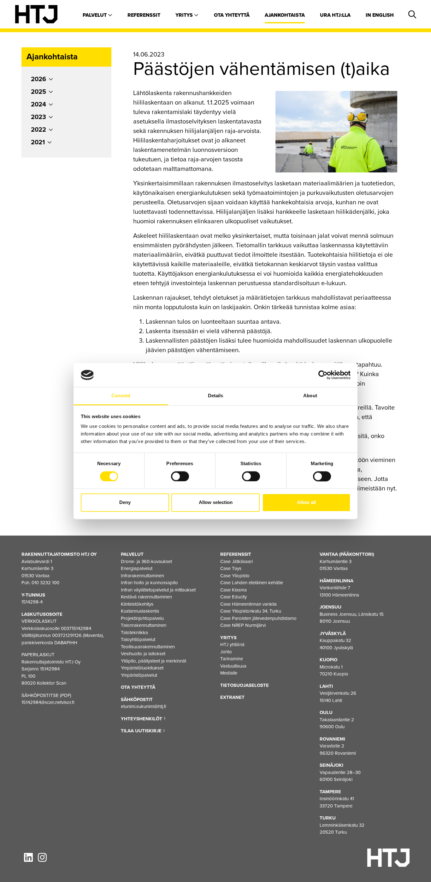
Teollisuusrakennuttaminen (148, 647)
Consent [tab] (120, 396)
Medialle (228, 673)
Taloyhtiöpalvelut (138, 639)
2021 (38, 142)
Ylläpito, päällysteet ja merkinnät (153, 661)
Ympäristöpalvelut (139, 675)
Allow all (306, 502)
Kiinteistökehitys (137, 604)
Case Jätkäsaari (236, 561)
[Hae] (411, 15)
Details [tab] (215, 396)
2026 (38, 79)
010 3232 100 (45, 582)
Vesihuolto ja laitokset (143, 654)
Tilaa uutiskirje (142, 731)
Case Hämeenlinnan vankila (248, 604)
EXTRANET (232, 697)
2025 (38, 92)
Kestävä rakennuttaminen (146, 597)
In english (380, 15)
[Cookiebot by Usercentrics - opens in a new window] (323, 375)
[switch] (180, 476)
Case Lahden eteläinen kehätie (251, 582)
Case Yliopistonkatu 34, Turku (250, 611)
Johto (226, 652)
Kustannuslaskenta (140, 611)
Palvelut (95, 15)
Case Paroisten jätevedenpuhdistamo (258, 618)
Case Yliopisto (235, 576)
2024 (38, 104)
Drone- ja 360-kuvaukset (146, 561)
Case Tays (230, 568)
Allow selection (216, 502)
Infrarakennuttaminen (142, 576)
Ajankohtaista (285, 15)
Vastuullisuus (233, 666)
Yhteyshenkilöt (142, 719)
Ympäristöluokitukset (142, 668)
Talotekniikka (134, 632)
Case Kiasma (233, 590)
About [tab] (310, 396)
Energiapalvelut (136, 568)
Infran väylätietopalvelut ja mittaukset (158, 590)
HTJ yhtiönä (232, 644)
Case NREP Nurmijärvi (243, 625)
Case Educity (233, 597)
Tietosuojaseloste (244, 685)
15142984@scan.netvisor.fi (47, 702)
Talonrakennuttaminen (143, 625)
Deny (125, 502)
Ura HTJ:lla (335, 15)
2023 (38, 117)
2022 (38, 130)
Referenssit (143, 15)
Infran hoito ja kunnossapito (149, 582)
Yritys (184, 15)
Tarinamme (231, 659)
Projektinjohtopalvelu (142, 618)
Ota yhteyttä (232, 15)
